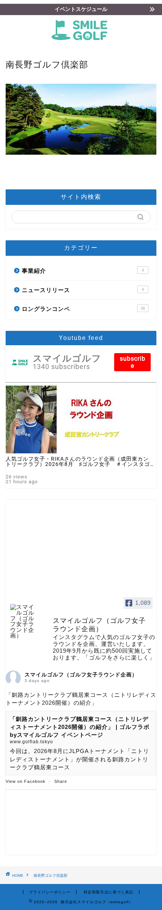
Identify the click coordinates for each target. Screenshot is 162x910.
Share (60, 781)
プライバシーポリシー (49, 892)
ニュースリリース (83, 290)
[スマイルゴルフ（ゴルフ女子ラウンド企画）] (24, 621)
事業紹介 (83, 270)
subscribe (132, 362)
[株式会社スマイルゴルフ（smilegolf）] (81, 42)
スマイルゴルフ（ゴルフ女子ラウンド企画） (81, 675)
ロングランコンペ (83, 309)
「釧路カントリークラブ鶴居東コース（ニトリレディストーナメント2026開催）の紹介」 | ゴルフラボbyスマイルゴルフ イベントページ (80, 727)
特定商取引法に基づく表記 (108, 892)
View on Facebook (26, 781)
